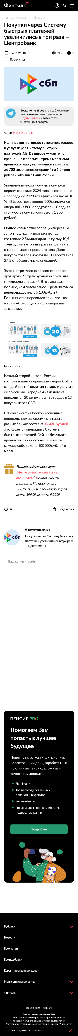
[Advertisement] (39, 652)
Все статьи (11, 948)
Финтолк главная (15, 17)
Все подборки (13, 959)
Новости (39, 17)
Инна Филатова (23, 132)
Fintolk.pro (46, 1007)
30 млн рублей (55, 424)
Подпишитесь (30, 118)
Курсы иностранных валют (21, 970)
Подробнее (39, 829)
